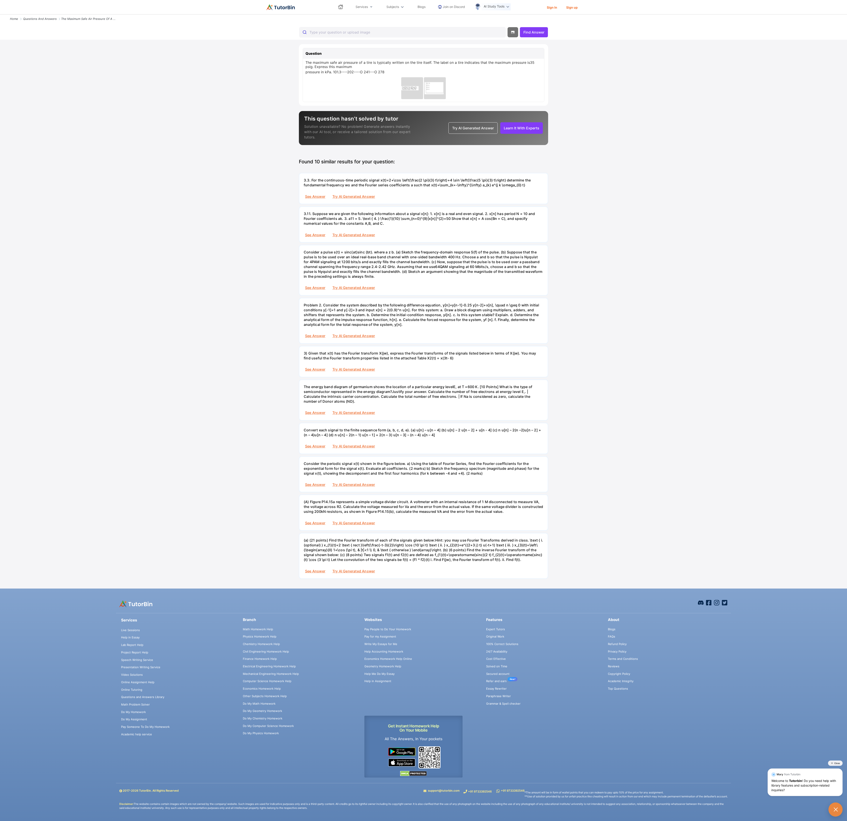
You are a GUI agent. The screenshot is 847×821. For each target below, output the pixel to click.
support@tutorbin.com (444, 790)
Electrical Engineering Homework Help (269, 666)
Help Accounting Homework (383, 651)
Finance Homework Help (260, 659)
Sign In (552, 7)
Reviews (613, 666)
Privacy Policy (617, 651)
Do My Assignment (134, 719)
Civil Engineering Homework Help (266, 651)
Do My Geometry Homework (262, 711)
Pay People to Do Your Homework (387, 629)
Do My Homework (133, 712)
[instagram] (717, 602)
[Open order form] (2, 14)
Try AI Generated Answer (353, 196)
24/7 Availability (496, 651)
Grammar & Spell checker (503, 703)
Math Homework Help (258, 629)
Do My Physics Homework (261, 733)
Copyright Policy (619, 674)
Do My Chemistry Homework (262, 718)
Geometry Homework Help (382, 666)
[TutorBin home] (280, 7)
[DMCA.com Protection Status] (413, 773)
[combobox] (402, 32)
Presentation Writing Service (140, 667)
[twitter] (724, 602)
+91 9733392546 (480, 791)
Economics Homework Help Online (388, 659)
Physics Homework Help (259, 636)
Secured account (498, 674)
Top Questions (618, 688)
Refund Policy (617, 644)
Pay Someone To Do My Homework (145, 727)
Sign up (572, 7)
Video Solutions (132, 674)
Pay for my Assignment (380, 636)
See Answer (315, 196)
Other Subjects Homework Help (265, 696)
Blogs (611, 629)
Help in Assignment (377, 681)
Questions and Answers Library (142, 697)
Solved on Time (496, 666)
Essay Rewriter (496, 688)
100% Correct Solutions (502, 644)
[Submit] (304, 32)
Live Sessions (130, 630)
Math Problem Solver (135, 704)
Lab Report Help (132, 645)
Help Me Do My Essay (379, 674)
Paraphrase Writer (498, 696)
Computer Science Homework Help (267, 681)
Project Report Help (134, 652)
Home (14, 19)
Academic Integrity (620, 681)
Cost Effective (496, 659)
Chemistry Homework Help (261, 644)
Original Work (495, 636)
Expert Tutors (495, 629)
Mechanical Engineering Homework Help (271, 674)
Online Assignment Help (137, 682)
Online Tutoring (131, 689)
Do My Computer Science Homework (268, 726)
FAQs (611, 636)
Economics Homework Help (262, 688)
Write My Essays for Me (380, 644)
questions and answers (40, 19)
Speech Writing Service (137, 660)
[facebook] (701, 602)
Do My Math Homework (259, 703)
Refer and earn (496, 681)
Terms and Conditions (623, 659)
